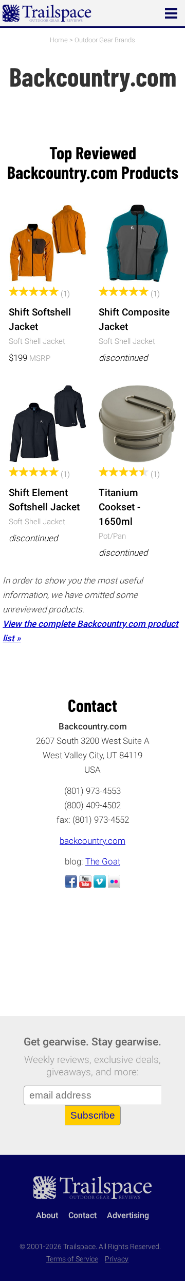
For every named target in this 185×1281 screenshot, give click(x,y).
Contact (82, 1215)
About (47, 1215)
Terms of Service (72, 1259)
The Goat (102, 861)
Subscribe (92, 1115)
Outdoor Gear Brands (105, 40)
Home (59, 40)
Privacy (116, 1259)
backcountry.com (92, 841)
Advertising (128, 1215)
